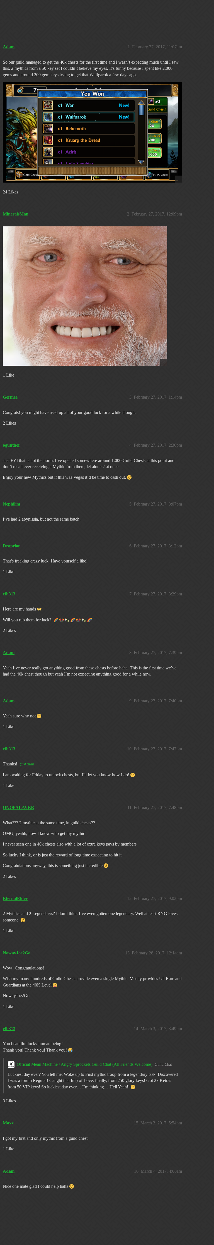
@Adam (27, 764)
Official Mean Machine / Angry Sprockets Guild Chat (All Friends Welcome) (84, 1064)
